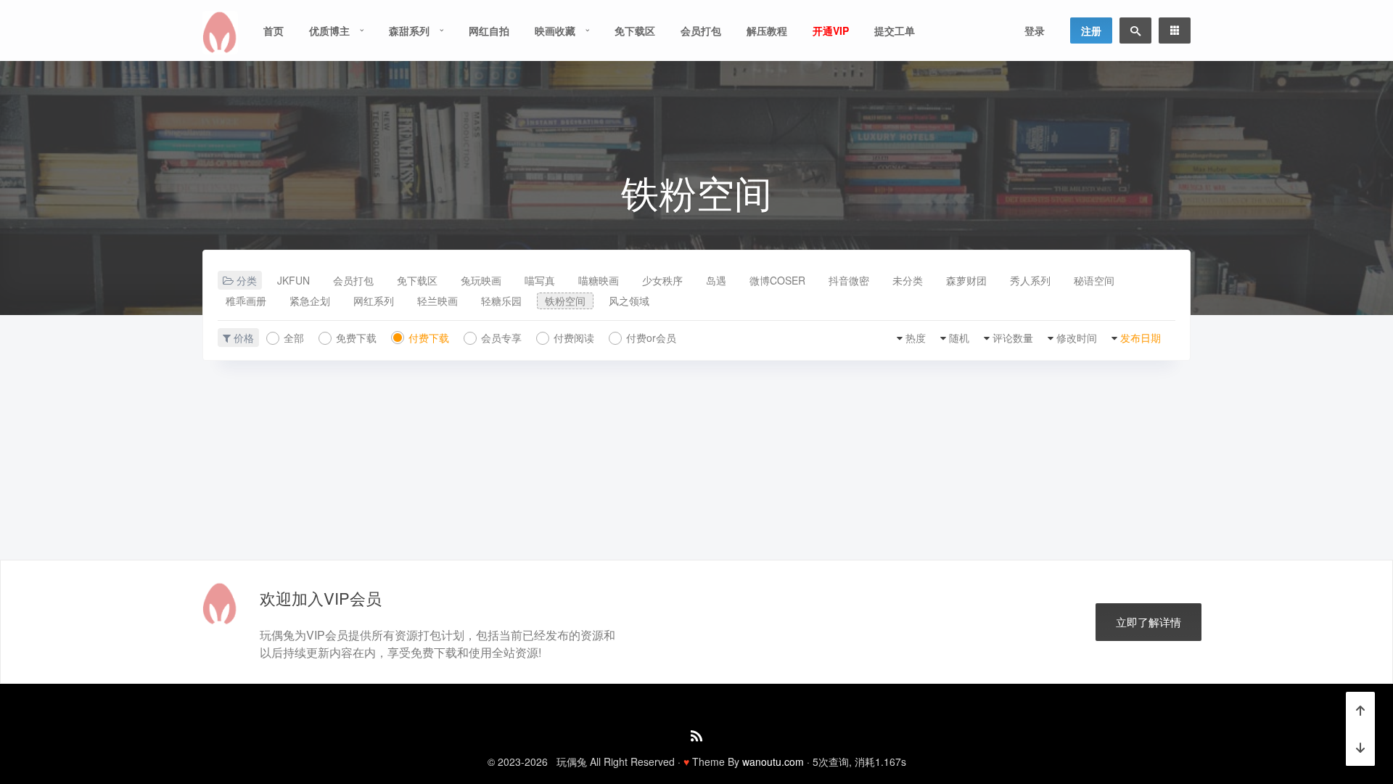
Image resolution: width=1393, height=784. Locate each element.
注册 (1091, 30)
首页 (273, 30)
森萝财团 (966, 280)
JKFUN (293, 280)
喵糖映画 (598, 280)
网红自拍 (489, 30)
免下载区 (635, 30)
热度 (915, 337)
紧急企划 (309, 300)
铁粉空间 (565, 300)
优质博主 (329, 30)
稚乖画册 (246, 300)
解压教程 (767, 30)
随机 (959, 337)
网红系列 (373, 300)
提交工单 (894, 30)
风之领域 (629, 300)
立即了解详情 (1148, 621)
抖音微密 (849, 280)
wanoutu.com (773, 761)
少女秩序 (662, 280)
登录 (1034, 30)
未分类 (907, 280)
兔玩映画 (481, 280)
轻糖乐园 (501, 300)
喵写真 (540, 280)
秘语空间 (1094, 280)
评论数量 (1013, 337)
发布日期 (1140, 337)
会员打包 (701, 30)
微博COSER (777, 280)
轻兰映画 (437, 300)
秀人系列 (1030, 280)
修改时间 (1076, 337)
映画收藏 (555, 30)
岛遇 (716, 280)
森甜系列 (409, 30)
